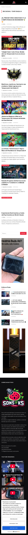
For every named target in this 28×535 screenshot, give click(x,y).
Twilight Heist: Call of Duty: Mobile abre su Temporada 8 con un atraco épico (13, 54)
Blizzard (4, 68)
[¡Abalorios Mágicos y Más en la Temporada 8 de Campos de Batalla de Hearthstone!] (14, 107)
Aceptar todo (14, 528)
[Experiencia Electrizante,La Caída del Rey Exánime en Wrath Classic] (14, 204)
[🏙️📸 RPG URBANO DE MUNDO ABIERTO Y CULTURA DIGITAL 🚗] (5, 313)
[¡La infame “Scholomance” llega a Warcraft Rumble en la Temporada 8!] (14, 140)
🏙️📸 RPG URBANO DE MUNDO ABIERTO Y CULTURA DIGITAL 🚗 (17, 312)
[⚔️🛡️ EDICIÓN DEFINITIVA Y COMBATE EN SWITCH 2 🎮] (5, 294)
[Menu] (2, 2)
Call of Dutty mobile (7, 36)
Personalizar (13, 519)
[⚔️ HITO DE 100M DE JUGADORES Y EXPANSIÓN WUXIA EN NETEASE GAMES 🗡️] (5, 302)
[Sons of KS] (14, 2)
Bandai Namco (5, 165)
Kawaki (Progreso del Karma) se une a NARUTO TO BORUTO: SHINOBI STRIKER (13, 182)
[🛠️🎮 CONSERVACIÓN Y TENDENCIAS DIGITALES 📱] (5, 322)
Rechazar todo (14, 523)
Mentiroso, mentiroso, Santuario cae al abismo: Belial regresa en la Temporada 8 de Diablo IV (13, 86)
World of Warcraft (6, 197)
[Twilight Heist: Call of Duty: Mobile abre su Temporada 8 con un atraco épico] (14, 43)
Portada (3, 6)
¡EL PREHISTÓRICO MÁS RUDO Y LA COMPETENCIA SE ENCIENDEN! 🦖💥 (13, 20)
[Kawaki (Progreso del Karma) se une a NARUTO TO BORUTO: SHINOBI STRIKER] (14, 172)
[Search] (26, 2)
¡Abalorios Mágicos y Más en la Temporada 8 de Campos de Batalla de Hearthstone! (13, 118)
